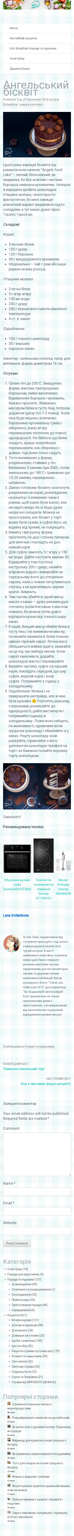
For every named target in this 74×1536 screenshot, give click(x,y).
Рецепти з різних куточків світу (33, 1351)
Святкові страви (23, 1366)
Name (9, 1183)
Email (8, 1203)
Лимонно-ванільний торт (24, 1069)
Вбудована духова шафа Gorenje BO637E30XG (17, 884)
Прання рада (20, 1299)
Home (14, 28)
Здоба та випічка (23, 1340)
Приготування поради (27, 1305)
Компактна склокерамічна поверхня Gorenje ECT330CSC (44, 889)
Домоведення (21, 1284)
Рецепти (13, 1315)
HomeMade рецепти (23, 38)
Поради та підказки (20, 1279)
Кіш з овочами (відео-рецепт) (46, 1084)
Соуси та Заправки (24, 1377)
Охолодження (21, 1294)
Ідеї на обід (19, 1346)
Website (10, 1223)
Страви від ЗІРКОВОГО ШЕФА (32, 1382)
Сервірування (21, 1310)
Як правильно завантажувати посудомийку (41, 1454)
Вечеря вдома (21, 1320)
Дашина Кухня (20, 69)
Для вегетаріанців (24, 1325)
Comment (11, 1128)
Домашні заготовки (25, 1335)
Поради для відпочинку (23, 1274)
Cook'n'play (14, 1269)
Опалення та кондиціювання (31, 1289)
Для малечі (19, 1330)
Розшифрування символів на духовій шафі (41, 1417)
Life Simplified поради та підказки (33, 48)
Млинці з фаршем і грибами (31, 1476)
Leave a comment (31, 104)
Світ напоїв (19, 1361)
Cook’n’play (17, 58)
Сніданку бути (21, 1371)
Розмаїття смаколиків (39, 1046)
